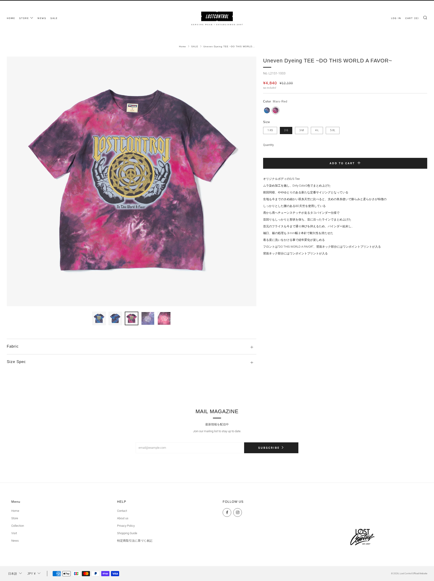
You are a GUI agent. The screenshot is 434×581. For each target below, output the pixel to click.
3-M (301, 130)
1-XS (270, 130)
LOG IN (396, 18)
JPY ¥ (31, 573)
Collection (17, 525)
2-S (286, 130)
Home (182, 46)
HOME (11, 18)
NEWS (42, 18)
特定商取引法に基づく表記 (134, 540)
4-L (317, 130)
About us (122, 518)
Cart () (412, 18)
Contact (122, 510)
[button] (99, 318)
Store (14, 518)
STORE (24, 18)
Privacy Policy (126, 525)
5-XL (332, 130)
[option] (131, 181)
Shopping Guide (127, 533)
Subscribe (269, 447)
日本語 (12, 573)
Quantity (268, 145)
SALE (54, 18)
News (15, 540)
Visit (14, 533)
